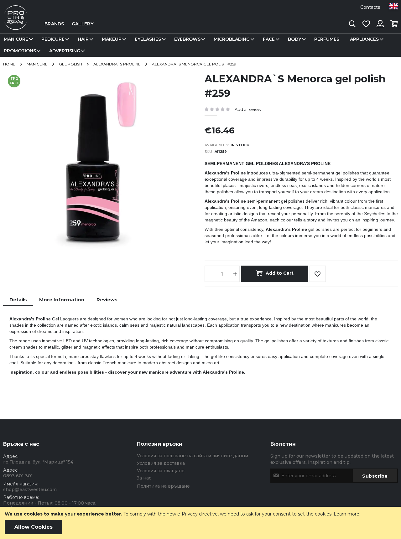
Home (9, 64)
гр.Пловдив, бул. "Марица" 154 (38, 462)
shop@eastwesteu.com (30, 489)
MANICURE (37, 64)
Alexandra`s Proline (117, 64)
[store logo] (15, 24)
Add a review (248, 109)
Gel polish (70, 64)
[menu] (200, 45)
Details (18, 300)
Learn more (346, 514)
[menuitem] (17, 39)
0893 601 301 (18, 476)
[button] (393, 6)
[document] (200, 522)
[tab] (18, 299)
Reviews (106, 300)
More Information (61, 300)
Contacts (370, 7)
